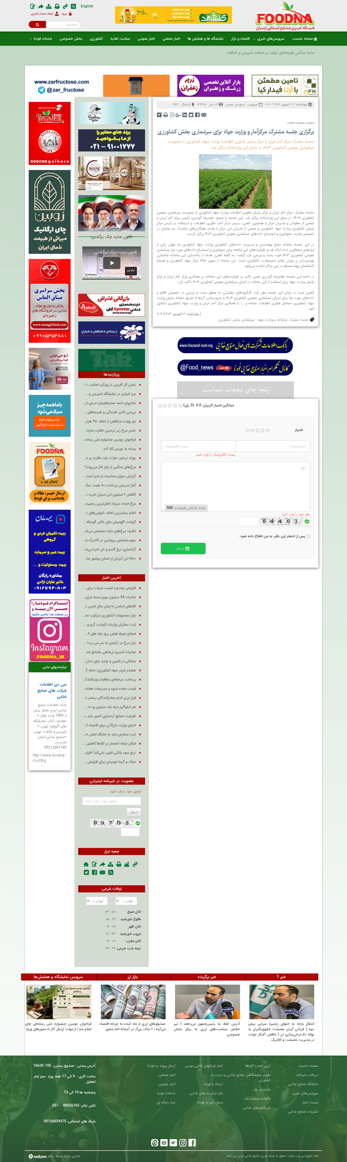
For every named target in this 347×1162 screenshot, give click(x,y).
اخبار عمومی (167, 1084)
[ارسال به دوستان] (204, 113)
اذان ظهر (135, 926)
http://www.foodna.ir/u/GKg (49, 758)
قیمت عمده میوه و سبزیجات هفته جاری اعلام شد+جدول (109, 688)
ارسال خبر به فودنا (210, 1102)
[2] (252, 430)
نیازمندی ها (262, 1089)
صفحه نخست (308, 1065)
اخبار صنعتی (167, 1075)
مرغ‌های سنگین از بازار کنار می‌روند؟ (110, 467)
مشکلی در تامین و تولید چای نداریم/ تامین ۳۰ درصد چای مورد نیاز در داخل (109, 661)
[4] (262, 430)
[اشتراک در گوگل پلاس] (178, 113)
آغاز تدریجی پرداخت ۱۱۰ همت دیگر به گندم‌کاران (109, 485)
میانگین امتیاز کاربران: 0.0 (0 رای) (208, 405)
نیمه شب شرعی (129, 948)
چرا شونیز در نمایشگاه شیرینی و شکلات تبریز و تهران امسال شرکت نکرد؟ (109, 394)
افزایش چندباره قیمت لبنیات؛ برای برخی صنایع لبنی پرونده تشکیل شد (109, 588)
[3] (257, 430)
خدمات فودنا (166, 1093)
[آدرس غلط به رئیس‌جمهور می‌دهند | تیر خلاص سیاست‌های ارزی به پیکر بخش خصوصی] (207, 1002)
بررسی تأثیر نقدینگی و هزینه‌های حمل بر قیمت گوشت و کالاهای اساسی (109, 412)
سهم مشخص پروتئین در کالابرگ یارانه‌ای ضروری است (109, 540)
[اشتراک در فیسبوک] (197, 113)
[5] (267, 430)
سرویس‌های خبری (305, 1093)
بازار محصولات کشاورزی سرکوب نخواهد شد (109, 615)
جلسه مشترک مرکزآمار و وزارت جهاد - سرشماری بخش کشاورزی (263, 319)
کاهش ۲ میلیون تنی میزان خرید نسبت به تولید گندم (109, 494)
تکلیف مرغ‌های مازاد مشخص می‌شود (109, 531)
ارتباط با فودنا (213, 1084)
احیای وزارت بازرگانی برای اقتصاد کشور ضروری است (109, 725)
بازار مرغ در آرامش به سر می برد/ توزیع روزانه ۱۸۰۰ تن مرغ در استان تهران (109, 643)
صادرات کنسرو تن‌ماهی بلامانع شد (111, 652)
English (87, 6)
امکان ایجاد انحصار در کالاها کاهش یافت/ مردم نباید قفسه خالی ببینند (109, 743)
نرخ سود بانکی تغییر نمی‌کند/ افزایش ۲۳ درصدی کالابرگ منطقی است (109, 752)
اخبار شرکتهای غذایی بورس (204, 1065)
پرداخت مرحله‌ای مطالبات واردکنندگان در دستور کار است (109, 679)
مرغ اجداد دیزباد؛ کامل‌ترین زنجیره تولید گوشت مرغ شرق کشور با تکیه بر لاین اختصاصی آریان (109, 503)
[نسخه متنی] (165, 113)
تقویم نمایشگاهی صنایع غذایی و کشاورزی (247, 1077)
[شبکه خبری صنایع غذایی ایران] (285, 15)
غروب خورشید (130, 934)
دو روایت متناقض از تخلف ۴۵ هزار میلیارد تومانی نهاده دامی (109, 421)
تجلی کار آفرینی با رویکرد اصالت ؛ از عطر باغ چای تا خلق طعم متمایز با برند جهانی (109, 385)
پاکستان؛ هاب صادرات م (294, 53)
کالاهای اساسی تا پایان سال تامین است (109, 606)
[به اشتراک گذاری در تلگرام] (159, 113)
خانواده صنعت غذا (257, 1098)
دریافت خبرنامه (307, 1075)
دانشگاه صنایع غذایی (303, 1084)
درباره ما (217, 1075)
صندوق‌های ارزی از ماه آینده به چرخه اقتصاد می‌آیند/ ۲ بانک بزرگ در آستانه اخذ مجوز (133, 1026)
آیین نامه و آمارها (258, 1065)
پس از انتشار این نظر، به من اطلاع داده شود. (272, 536)
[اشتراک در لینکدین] (184, 113)
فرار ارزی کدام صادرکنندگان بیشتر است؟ (109, 698)
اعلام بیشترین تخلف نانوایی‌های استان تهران (109, 513)
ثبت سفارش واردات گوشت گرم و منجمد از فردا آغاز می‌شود (109, 624)
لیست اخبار (310, 1102)
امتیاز (299, 430)
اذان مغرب (133, 941)
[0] (159, 406)
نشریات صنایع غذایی (303, 1111)
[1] (247, 430)
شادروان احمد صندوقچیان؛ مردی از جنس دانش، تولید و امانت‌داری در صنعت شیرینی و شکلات (109, 403)
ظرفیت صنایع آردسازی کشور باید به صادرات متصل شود (109, 716)
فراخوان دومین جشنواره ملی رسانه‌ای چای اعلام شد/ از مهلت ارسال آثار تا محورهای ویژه (109, 439)
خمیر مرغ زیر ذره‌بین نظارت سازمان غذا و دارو (109, 430)
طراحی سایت (72, 1156)
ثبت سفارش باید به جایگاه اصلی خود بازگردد (109, 734)
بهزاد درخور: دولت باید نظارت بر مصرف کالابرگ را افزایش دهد (109, 458)
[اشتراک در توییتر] (191, 113)
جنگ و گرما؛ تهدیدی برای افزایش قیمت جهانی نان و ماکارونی (109, 762)
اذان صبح (134, 912)
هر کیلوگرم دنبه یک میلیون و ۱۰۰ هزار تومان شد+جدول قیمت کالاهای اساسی (109, 707)
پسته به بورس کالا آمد (119, 449)
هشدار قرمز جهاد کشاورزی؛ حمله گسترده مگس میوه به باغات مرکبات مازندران (109, 670)
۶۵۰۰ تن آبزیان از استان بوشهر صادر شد (109, 558)
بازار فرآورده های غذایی (206, 1093)
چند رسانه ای (166, 1102)
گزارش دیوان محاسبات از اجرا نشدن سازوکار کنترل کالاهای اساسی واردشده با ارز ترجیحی (109, 476)
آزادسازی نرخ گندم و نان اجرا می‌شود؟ (109, 549)
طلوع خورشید (130, 919)
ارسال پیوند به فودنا (161, 1065)
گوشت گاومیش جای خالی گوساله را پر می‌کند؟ (109, 522)
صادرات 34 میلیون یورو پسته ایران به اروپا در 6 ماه (109, 597)
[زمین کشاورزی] (235, 181)
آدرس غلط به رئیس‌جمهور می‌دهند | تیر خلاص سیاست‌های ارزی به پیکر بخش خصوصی (207, 1029)
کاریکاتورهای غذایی (257, 1107)
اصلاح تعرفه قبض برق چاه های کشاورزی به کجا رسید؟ (109, 634)
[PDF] (172, 113)
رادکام (51, 1156)
